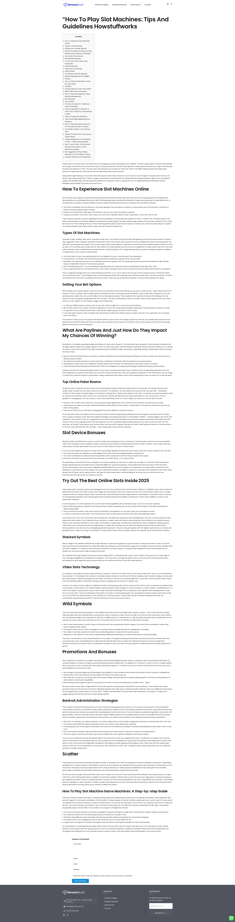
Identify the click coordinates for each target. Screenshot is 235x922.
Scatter (68, 79)
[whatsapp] (171, 3)
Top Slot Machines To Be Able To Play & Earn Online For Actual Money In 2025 (78, 111)
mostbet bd (117, 226)
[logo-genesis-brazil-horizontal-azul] (73, 3)
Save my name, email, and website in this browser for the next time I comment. (103, 876)
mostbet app (108, 301)
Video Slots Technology (73, 69)
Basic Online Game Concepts (76, 91)
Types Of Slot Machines (73, 46)
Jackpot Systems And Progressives (78, 157)
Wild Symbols (70, 71)
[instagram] (167, 3)
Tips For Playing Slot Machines (76, 116)
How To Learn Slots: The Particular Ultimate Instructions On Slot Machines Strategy (77, 146)
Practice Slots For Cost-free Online (78, 89)
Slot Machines (70, 99)
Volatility (68, 86)
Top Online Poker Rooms (74, 56)
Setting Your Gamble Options (75, 48)
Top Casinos (69, 101)
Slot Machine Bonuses (73, 59)
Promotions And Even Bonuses (76, 74)
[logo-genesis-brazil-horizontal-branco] (73, 891)
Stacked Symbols (71, 66)
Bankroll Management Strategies (77, 76)
